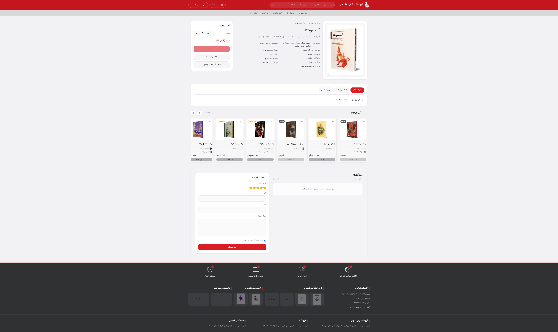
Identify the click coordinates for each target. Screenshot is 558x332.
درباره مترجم (326, 90)
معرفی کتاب (357, 90)
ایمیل (264, 204)
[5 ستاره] (250, 187)
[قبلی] (199, 113)
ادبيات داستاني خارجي (297, 43)
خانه (318, 23)
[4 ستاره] (254, 187)
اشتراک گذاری (276, 37)
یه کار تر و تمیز (329, 144)
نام (265, 193)
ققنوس (265, 62)
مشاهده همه (207, 112)
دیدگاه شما (262, 216)
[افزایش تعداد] (208, 33)
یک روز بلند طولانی (236, 144)
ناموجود (212, 49)
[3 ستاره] (257, 187)
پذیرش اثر (290, 13)
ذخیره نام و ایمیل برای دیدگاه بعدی (252, 240)
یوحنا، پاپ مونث (360, 144)
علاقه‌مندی (261, 37)
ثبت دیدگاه (232, 247)
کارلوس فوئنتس (264, 43)
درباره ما (265, 13)
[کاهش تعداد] (197, 33)
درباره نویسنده (341, 90)
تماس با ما (253, 13)
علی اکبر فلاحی (308, 50)
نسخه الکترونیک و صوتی (212, 64)
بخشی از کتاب (211, 56)
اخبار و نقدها (277, 13)
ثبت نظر (276, 179)
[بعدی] (193, 113)
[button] (345, 50)
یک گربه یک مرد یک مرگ (265, 144)
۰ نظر (288, 37)
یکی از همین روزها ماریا (295, 144)
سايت (312, 23)
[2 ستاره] (261, 187)
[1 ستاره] (264, 187)
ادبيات (306, 23)
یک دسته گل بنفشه (204, 144)
